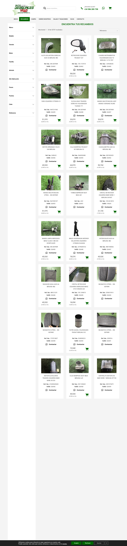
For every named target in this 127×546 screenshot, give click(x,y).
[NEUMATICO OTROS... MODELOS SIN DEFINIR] (106, 274)
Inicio (16, 19)
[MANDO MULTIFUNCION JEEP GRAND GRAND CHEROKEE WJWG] (106, 91)
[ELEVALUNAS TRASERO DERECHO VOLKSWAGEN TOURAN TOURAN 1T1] (79, 91)
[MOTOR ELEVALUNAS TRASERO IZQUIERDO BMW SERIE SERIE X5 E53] (51, 371)
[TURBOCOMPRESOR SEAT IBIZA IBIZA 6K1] (79, 188)
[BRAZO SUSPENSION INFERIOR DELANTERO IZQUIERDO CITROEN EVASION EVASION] (79, 234)
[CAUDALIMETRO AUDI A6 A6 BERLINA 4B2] (106, 143)
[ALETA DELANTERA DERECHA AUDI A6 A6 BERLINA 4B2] (51, 51)
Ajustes (99, 543)
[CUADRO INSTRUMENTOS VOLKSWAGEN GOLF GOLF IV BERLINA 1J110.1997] (106, 45)
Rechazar (88, 543)
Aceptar (76, 543)
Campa (33, 19)
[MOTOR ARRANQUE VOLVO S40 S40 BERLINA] (51, 143)
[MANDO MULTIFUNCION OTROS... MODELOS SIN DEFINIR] (51, 188)
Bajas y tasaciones (60, 19)
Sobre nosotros (45, 19)
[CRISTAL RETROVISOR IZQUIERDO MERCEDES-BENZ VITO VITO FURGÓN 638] (79, 280)
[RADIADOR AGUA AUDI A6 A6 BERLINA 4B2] (51, 280)
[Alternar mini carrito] (110, 8)
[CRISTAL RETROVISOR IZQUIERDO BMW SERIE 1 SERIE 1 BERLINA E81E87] (106, 188)
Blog (72, 19)
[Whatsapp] (103, 8)
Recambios (24, 19)
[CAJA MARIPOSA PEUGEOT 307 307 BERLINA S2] (79, 137)
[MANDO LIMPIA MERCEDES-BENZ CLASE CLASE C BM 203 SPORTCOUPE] (51, 228)
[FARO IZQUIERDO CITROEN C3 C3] (51, 91)
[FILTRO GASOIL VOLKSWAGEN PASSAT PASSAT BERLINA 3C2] (79, 321)
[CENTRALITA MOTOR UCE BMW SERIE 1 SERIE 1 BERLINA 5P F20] (106, 365)
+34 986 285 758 (91, 9)
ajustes (64, 544)
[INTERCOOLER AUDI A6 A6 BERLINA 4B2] (106, 234)
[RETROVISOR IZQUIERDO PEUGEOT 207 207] (79, 47)
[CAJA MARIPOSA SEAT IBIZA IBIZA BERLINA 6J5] (79, 365)
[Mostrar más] (33, 27)
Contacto (80, 19)
